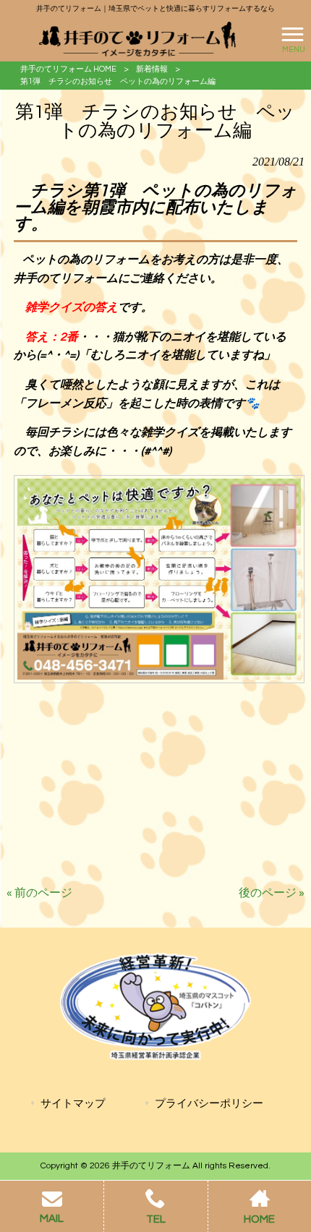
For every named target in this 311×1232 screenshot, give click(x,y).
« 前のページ (39, 893)
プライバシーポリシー (209, 1103)
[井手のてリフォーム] (137, 39)
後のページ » (271, 893)
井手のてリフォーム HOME (68, 69)
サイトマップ (73, 1103)
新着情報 (152, 69)
